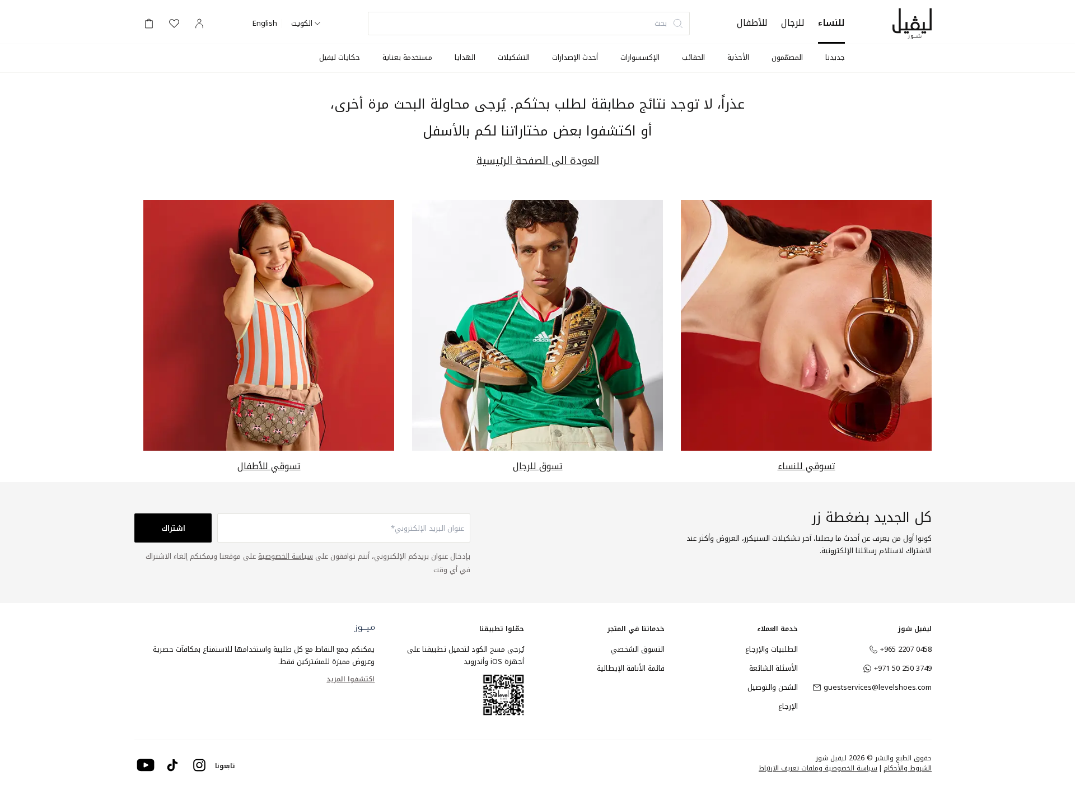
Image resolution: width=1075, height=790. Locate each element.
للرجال (793, 22)
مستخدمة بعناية (407, 57)
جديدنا (835, 57)
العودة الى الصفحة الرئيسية (537, 161)
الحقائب (693, 57)
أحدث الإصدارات (575, 57)
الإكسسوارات (640, 57)
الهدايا (465, 57)
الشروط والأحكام (908, 768)
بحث (661, 23)
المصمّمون (787, 57)
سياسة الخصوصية (285, 556)
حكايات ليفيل (339, 57)
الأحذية (738, 57)
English (265, 23)
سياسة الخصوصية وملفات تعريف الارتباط (818, 768)
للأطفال (752, 22)
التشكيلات (514, 57)
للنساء (831, 22)
